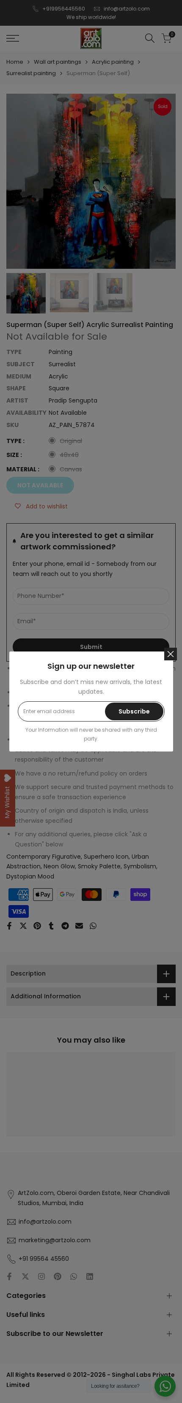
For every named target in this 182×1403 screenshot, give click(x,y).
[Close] (170, 654)
